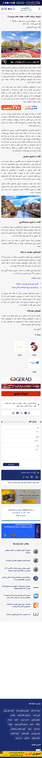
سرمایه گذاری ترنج (21, 724)
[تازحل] (19, 346)
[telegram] (25, 413)
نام (38, 428)
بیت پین (19, 738)
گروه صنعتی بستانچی (18, 729)
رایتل (29, 729)
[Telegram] (8, 8)
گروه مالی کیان (9, 710)
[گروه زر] (36, 614)
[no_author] (36, 551)
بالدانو (34, 355)
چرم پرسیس (35, 733)
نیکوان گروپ (35, 719)
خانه (39, 21)
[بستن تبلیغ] (1, 1)
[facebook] (17, 413)
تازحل (19, 355)
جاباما (38, 724)
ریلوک (10, 724)
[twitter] (21, 413)
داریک (10, 719)
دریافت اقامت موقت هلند (24, 406)
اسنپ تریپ (25, 719)
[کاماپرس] (26, 9)
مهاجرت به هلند (17, 403)
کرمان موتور (36, 738)
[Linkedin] (2, 8)
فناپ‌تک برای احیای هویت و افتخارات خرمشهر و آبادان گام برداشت (18, 605)
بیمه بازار (37, 729)
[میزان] (36, 596)
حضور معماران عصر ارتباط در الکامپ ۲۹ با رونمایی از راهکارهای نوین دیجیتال (17, 569)
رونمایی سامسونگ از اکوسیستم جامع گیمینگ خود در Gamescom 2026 (16, 587)
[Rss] (11, 8)
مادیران (26, 738)
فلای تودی (25, 733)
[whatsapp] (13, 413)
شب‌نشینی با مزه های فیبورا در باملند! (18, 614)
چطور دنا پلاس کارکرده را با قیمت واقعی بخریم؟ (17, 551)
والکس (12, 715)
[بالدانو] (34, 346)
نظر (38, 446)
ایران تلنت (36, 715)
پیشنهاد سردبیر (30, 21)
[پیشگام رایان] (36, 578)
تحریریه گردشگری (32, 27)
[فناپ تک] (36, 605)
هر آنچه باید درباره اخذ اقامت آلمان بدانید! (25, 287)
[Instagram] (5, 8)
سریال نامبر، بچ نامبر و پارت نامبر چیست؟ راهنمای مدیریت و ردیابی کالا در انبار (17, 596)
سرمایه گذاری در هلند (29, 403)
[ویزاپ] (34, 363)
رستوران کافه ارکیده (24, 715)
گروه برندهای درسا (22, 710)
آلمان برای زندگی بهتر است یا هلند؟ (27, 284)
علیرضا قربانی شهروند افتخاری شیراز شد (18, 560)
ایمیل (37, 437)
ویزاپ (34, 371)
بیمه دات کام (35, 710)
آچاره (16, 719)
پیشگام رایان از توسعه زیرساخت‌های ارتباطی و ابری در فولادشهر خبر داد (16, 578)
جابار (31, 724)
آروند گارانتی (15, 733)
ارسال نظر (11, 464)
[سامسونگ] (36, 587)
